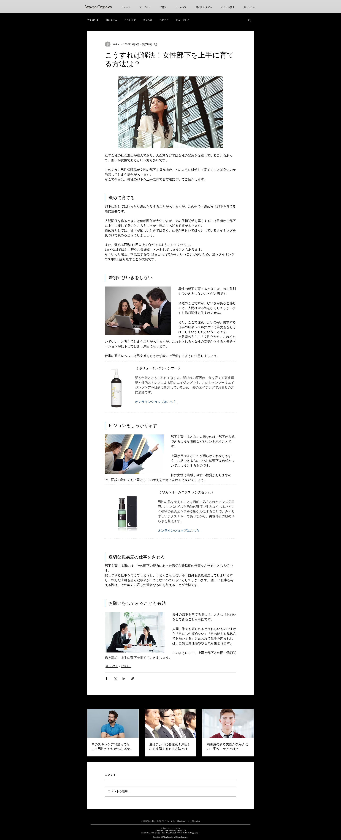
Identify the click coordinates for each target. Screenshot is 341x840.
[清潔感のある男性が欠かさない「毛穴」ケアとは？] (228, 723)
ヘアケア (164, 20)
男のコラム (111, 20)
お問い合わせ (195, 821)
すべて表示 (248, 702)
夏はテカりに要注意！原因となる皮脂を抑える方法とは (170, 746)
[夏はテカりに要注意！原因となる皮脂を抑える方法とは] (170, 723)
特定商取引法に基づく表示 (150, 821)
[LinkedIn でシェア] (124, 678)
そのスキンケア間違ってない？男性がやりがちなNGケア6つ (112, 746)
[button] (249, 20)
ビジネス (147, 20)
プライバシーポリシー (169, 821)
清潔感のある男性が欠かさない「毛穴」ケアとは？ (227, 746)
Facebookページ (184, 821)
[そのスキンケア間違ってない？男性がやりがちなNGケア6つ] (113, 723)
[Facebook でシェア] (106, 678)
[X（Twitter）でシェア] (115, 678)
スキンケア (130, 20)
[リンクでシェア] (132, 678)
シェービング (183, 20)
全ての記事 (93, 20)
